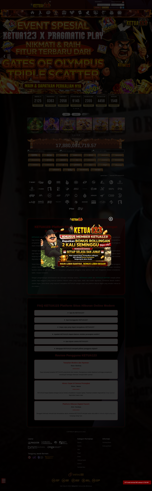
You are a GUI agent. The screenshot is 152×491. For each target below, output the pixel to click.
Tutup (110, 219)
